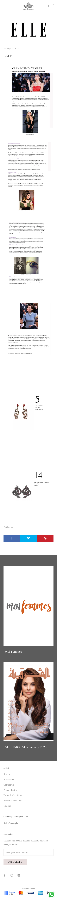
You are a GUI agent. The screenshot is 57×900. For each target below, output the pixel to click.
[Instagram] (12, 875)
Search (7, 774)
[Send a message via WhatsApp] (52, 894)
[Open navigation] (4, 6)
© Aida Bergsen (28, 889)
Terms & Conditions (13, 795)
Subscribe (15, 862)
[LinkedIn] (19, 875)
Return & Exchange (13, 800)
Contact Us (9, 785)
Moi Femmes (13, 651)
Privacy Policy (10, 790)
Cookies (7, 806)
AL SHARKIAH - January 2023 (25, 747)
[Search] (48, 6)
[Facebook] (5, 875)
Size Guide (9, 779)
